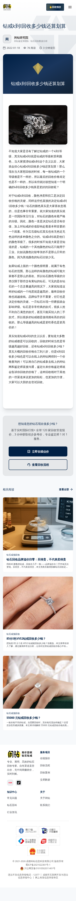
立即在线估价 (40, 451)
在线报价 (45, 758)
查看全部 (64, 489)
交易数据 (45, 779)
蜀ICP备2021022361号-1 (38, 864)
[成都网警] (49, 831)
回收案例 (45, 772)
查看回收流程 (40, 465)
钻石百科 (12, 805)
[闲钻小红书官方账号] (10, 782)
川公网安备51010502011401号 (39, 868)
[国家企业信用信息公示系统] (38, 852)
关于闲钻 (45, 798)
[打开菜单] (70, 7)
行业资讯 (12, 812)
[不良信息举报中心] (26, 841)
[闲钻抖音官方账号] (19, 782)
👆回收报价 (55, 7)
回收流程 (45, 765)
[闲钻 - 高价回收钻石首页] (7, 7)
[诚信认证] (49, 841)
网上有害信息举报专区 (46, 877)
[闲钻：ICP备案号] (26, 831)
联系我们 (45, 805)
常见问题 (12, 798)
